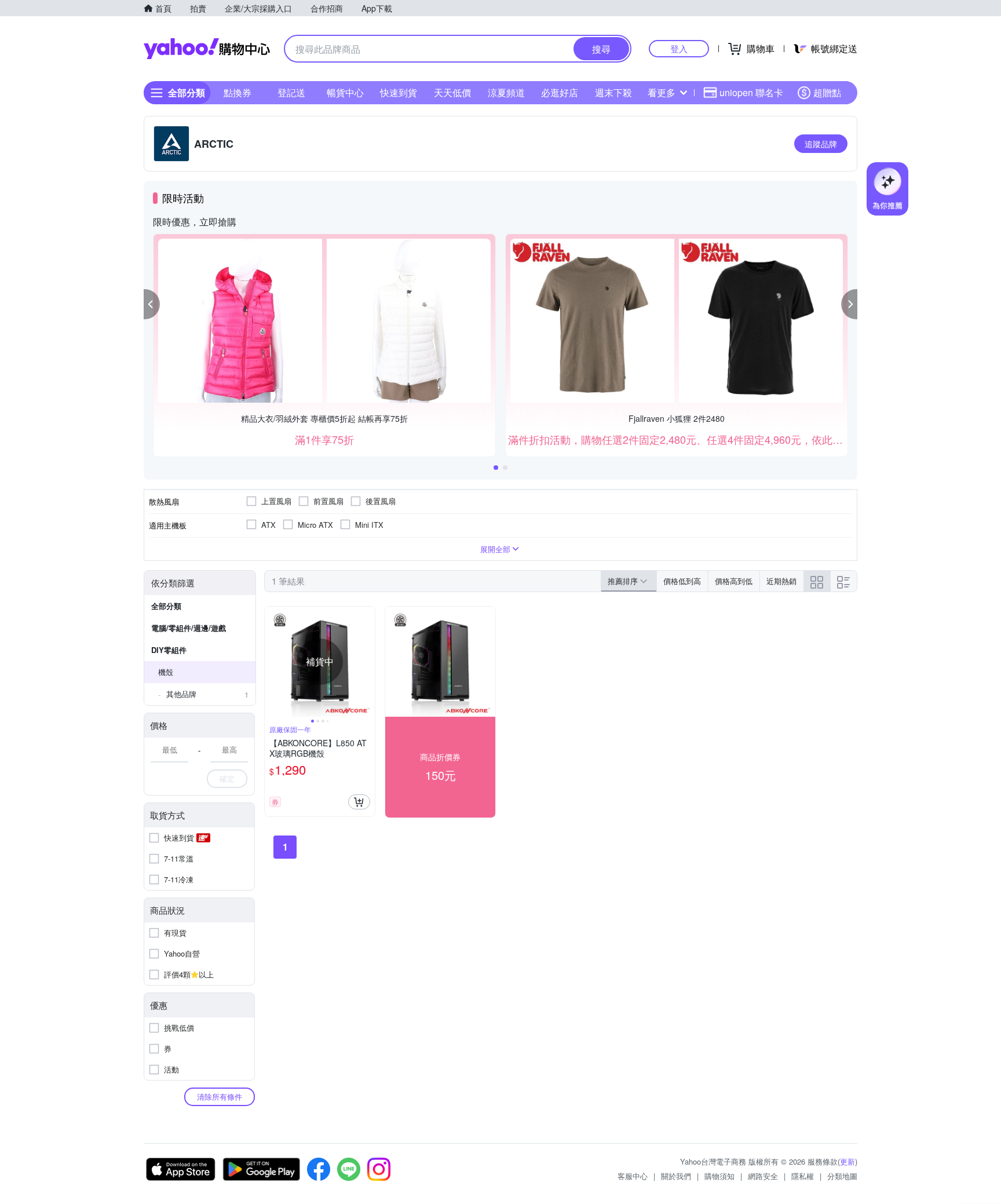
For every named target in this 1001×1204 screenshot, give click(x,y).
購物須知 (719, 1175)
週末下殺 (613, 92)
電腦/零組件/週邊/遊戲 (188, 627)
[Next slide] (367, 661)
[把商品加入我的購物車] (359, 801)
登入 (679, 48)
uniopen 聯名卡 (751, 92)
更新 (847, 1161)
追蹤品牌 (821, 143)
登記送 (291, 92)
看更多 (661, 92)
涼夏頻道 (506, 92)
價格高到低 (733, 580)
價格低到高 (682, 580)
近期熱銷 (781, 580)
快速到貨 (398, 92)
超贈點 (827, 92)
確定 (227, 778)
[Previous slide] (272, 661)
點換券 (237, 92)
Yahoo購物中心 (207, 49)
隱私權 (802, 1175)
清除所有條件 (219, 1096)
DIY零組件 (169, 649)
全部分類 (166, 605)
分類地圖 (842, 1175)
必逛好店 (559, 92)
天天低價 (452, 92)
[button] (152, 304)
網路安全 (763, 1175)
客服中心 (633, 1175)
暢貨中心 (345, 92)
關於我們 (676, 1175)
